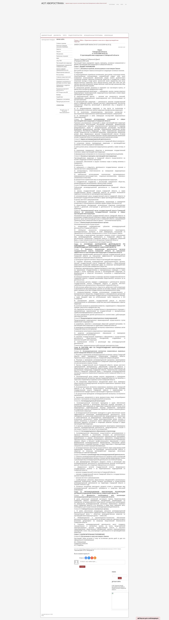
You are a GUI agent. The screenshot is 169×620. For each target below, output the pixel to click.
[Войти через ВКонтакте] (89, 558)
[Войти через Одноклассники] (95, 558)
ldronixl (119, 548)
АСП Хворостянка (52, 3)
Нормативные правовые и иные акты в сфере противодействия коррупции (96, 548)
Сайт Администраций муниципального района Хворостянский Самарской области (119, 587)
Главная (76, 40)
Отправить (82, 566)
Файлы (81, 40)
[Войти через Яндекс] (92, 558)
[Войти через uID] (86, 558)
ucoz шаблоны (122, 615)
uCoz (42, 615)
